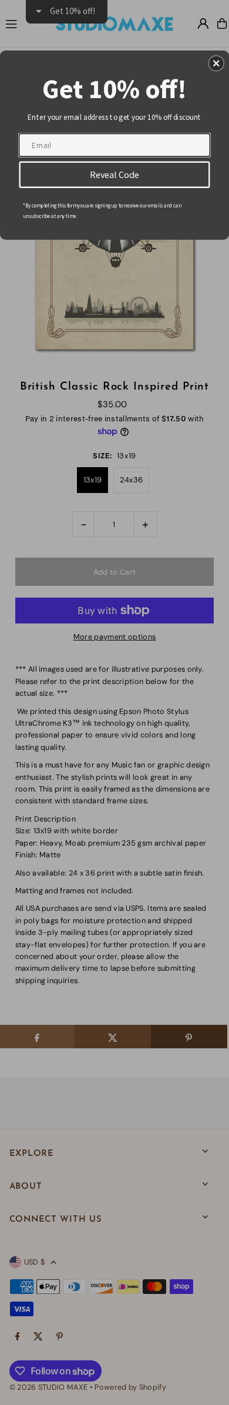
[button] (216, 63)
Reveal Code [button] (115, 174)
